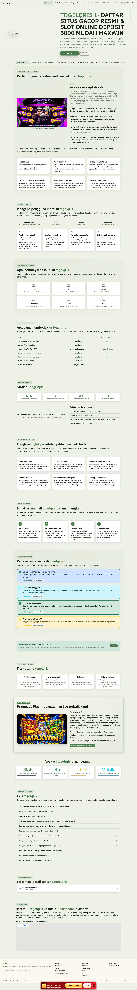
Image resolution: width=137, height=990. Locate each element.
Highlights (72, 62)
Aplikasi (84, 970)
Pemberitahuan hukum (61, 973)
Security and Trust (22, 62)
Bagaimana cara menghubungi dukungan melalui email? (38, 831)
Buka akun (69, 53)
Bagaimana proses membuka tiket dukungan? (35, 860)
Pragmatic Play (68, 3)
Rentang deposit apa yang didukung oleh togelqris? (37, 811)
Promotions (104, 62)
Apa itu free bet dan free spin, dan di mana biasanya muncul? (41, 851)
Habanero (80, 3)
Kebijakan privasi (60, 970)
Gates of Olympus (94, 3)
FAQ (116, 3)
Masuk (87, 985)
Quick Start (94, 62)
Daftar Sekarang (74, 985)
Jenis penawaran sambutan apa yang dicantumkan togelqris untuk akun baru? (47, 821)
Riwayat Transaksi (128, 3)
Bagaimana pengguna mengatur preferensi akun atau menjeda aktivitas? (45, 826)
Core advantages (36, 62)
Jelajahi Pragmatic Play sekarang (82, 746)
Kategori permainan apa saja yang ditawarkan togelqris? (39, 846)
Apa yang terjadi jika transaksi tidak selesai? (35, 841)
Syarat (57, 968)
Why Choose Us (83, 62)
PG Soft (57, 3)
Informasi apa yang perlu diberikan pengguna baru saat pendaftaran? (44, 806)
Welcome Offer (115, 62)
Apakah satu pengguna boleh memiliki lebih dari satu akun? (40, 836)
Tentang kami (59, 965)
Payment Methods (50, 62)
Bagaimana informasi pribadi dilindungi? (33, 856)
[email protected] (114, 965)
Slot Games (107, 3)
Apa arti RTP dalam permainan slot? (32, 816)
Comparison (62, 62)
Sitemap (84, 975)
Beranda (48, 3)
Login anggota (84, 52)
